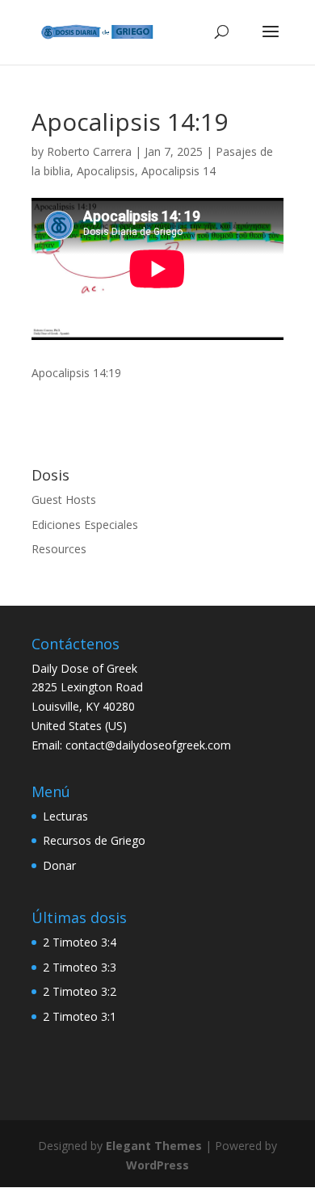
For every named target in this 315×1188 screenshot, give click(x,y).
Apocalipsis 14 (178, 170)
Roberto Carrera (89, 151)
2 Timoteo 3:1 (79, 1016)
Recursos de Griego (94, 840)
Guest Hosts (64, 499)
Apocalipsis (106, 170)
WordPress (157, 1165)
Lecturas (65, 816)
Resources (59, 548)
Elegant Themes (154, 1145)
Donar (59, 865)
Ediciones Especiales (85, 524)
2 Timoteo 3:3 (79, 967)
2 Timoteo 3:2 (79, 991)
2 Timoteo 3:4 (79, 942)
